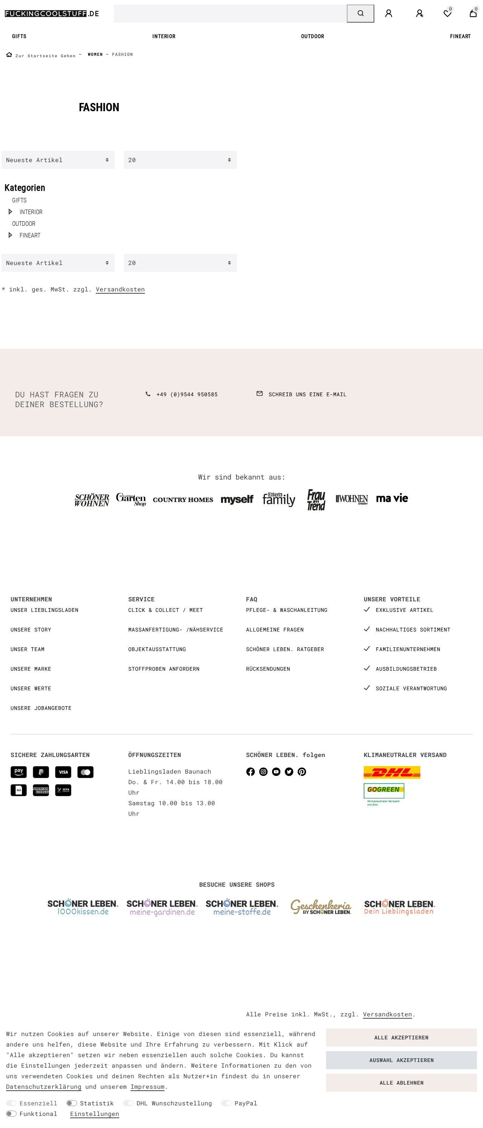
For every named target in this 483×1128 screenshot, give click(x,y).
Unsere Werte (31, 688)
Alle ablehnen (402, 1082)
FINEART (460, 36)
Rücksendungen (268, 668)
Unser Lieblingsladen (44, 609)
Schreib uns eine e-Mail (308, 394)
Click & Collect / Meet (165, 609)
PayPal (246, 1103)
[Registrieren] (421, 13)
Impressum (148, 1086)
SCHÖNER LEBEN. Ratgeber (285, 649)
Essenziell (38, 1103)
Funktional (38, 1113)
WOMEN (94, 54)
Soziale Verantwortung (411, 688)
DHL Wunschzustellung (174, 1103)
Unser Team (28, 649)
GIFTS (19, 36)
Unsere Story (31, 629)
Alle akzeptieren (401, 1037)
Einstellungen (94, 1113)
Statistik (97, 1103)
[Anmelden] (390, 13)
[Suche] (360, 14)
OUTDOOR (312, 36)
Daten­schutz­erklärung (44, 1086)
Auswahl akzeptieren (401, 1060)
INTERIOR (163, 36)
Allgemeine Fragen (275, 629)
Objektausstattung (157, 649)
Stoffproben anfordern (164, 668)
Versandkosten (120, 289)
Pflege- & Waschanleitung (287, 609)
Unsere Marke (31, 668)
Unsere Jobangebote (41, 707)
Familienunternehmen (408, 649)
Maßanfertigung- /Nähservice (175, 629)
